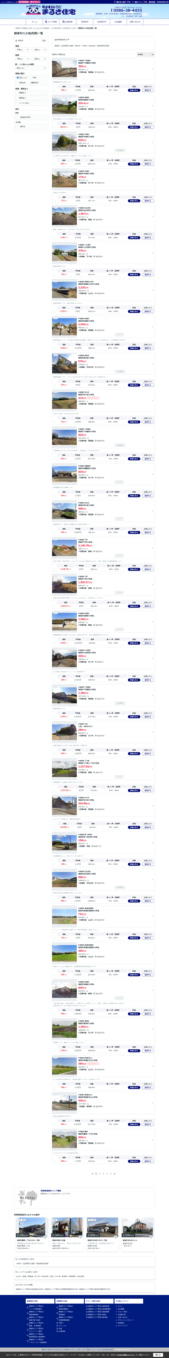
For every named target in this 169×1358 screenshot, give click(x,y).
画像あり (22, 93)
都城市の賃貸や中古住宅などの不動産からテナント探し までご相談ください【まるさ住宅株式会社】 (77, 1349)
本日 (34, 78)
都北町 (87, 355)
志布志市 (92, 46)
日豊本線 (83, 72)
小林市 (84, 46)
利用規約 (121, 1323)
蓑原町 (87, 1021)
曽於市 (77, 46)
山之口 (90, 293)
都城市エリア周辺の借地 (97, 1314)
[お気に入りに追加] (45, 1237)
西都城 (90, 72)
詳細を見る (134, 90)
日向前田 (80, 1276)
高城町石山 (88, 1058)
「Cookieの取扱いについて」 (126, 1355)
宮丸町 (87, 503)
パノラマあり (24, 103)
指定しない (23, 78)
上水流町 (88, 245)
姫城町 (87, 318)
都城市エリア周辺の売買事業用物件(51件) (61, 1289)
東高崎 (89, 1106)
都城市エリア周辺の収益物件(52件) (29, 1289)
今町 (86, 724)
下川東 (87, 761)
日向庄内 (89, 367)
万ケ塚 (89, 256)
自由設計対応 (25, 117)
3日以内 (22, 83)
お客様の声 (122, 1314)
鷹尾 (86, 1131)
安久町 (87, 392)
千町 (86, 540)
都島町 (87, 97)
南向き (22, 126)
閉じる (158, 1355)
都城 (90, 220)
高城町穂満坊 (89, 908)
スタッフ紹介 (122, 1312)
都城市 (57, 46)
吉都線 (82, 256)
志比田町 (88, 208)
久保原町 (88, 650)
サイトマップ (122, 1326)
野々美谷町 (88, 834)
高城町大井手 (89, 282)
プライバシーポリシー (126, 1320)
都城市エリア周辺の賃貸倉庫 (98, 1312)
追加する (148, 90)
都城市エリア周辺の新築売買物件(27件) (94, 1289)
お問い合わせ (122, 1317)
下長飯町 (88, 60)
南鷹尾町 (88, 466)
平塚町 (87, 134)
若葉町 (87, 613)
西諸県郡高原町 (103, 46)
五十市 (90, 146)
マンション (63, 1326)
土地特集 (62, 1331)
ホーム (120, 1306)
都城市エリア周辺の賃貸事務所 (99, 1309)
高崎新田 (72, 1276)
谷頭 (88, 846)
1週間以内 (34, 83)
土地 (60, 1328)
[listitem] (31, 1235)
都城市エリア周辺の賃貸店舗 (98, 1306)
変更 (44, 41)
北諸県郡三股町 (67, 46)
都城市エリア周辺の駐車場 (98, 1317)
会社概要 (121, 1309)
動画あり (22, 98)
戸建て (61, 1323)
